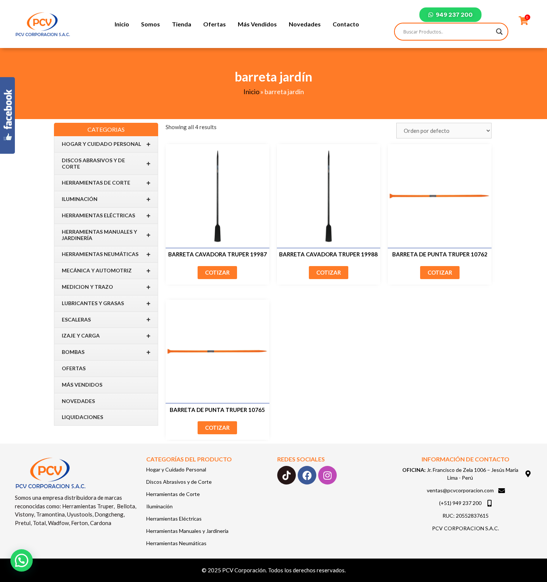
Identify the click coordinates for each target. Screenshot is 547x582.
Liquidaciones (82, 417)
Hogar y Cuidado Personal (101, 144)
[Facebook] (307, 475)
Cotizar (217, 272)
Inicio (122, 24)
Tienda (181, 24)
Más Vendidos (257, 24)
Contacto (346, 24)
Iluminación (79, 199)
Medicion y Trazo (87, 287)
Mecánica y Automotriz (97, 270)
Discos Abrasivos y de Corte (93, 163)
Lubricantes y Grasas (93, 303)
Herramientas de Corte (96, 182)
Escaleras (76, 319)
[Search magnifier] (499, 31)
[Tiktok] (286, 475)
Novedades (305, 24)
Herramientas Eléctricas (98, 215)
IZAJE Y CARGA (81, 335)
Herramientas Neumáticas (100, 254)
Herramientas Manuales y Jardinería (99, 234)
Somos (150, 24)
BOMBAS (73, 352)
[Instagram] (327, 475)
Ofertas (214, 24)
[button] (21, 560)
